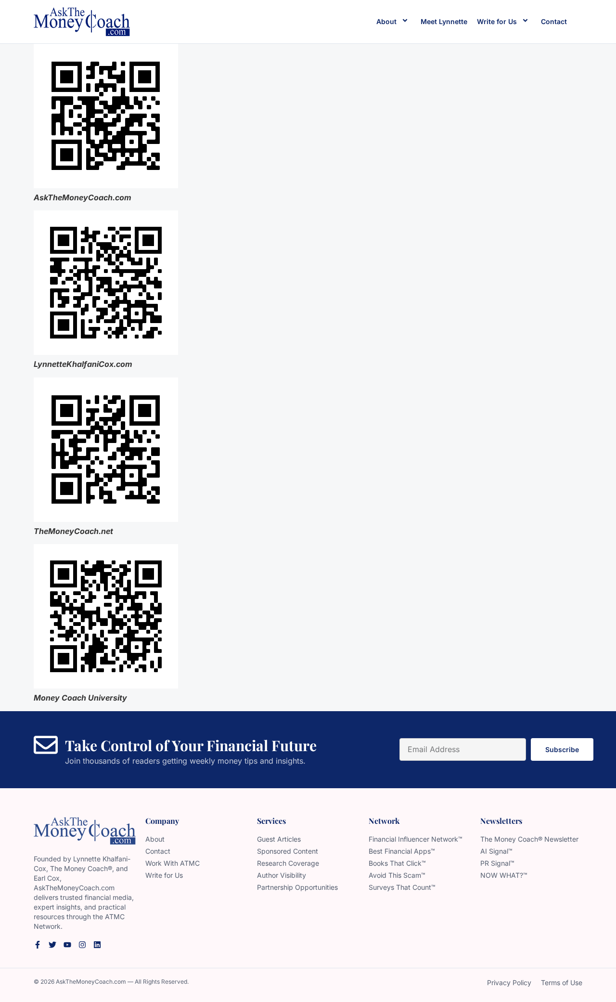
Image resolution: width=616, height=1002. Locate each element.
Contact (554, 21)
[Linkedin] (97, 945)
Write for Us (497, 21)
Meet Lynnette (444, 21)
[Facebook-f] (37, 945)
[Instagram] (82, 945)
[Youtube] (67, 945)
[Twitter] (52, 945)
